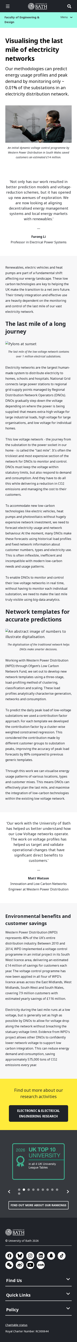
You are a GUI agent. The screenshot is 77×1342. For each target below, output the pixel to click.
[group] (38, 1161)
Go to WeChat (9, 1265)
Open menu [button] (8, 6)
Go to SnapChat (51, 1256)
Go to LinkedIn (41, 1256)
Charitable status (16, 1325)
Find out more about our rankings (38, 1205)
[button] (9, 1192)
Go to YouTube (30, 1265)
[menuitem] (39, 1279)
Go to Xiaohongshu (41, 1265)
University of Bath (38, 6)
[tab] (19, 1189)
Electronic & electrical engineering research (38, 1113)
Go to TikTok (62, 1256)
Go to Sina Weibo (20, 1265)
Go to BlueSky (20, 1256)
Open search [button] (69, 6)
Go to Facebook (9, 1256)
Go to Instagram (30, 1256)
